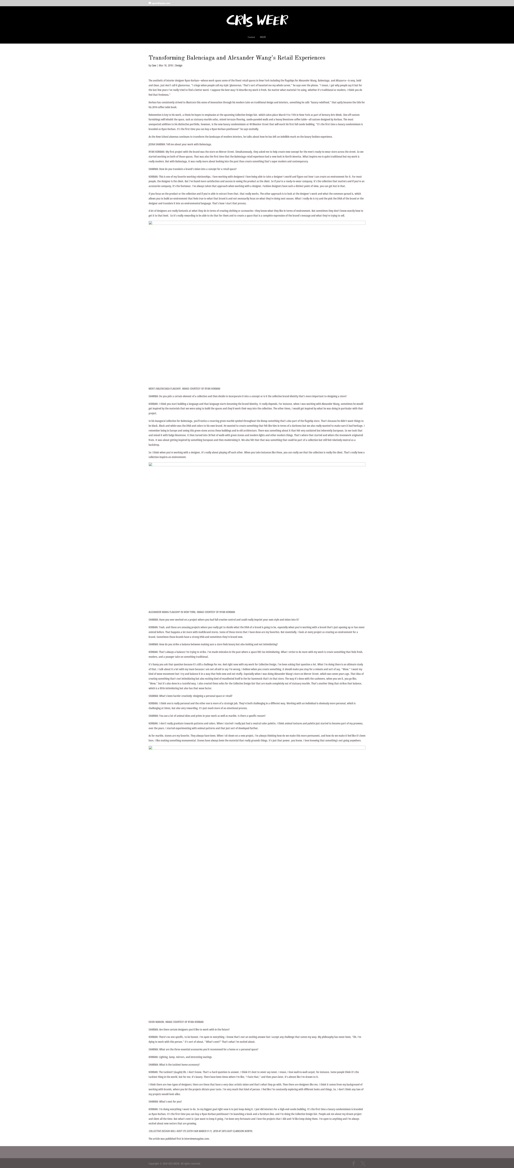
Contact (251, 37)
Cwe (154, 65)
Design (178, 65)
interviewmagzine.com (196, 1139)
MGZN (263, 37)
